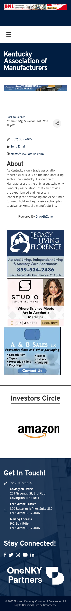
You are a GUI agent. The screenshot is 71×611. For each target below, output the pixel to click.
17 (42, 446)
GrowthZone (44, 216)
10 (56, 440)
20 (56, 446)
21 (33, 451)
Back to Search (16, 117)
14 (28, 446)
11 (15, 446)
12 (19, 446)
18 (47, 446)
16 (38, 446)
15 (33, 446)
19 (51, 446)
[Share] (57, 123)
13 (24, 446)
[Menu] (8, 34)
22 (38, 451)
